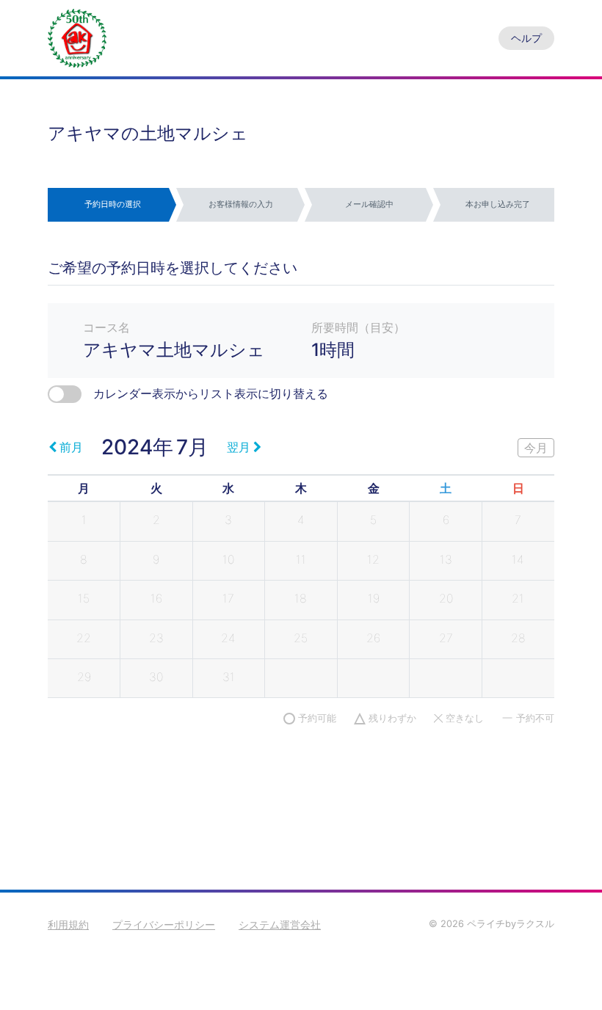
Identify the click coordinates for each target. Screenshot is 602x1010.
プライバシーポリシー (163, 924)
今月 (536, 447)
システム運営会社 (280, 924)
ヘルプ (526, 38)
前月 (71, 447)
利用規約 (68, 924)
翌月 (238, 447)
